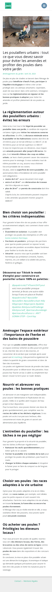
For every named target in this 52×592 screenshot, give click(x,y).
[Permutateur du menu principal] (44, 5)
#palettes (16, 307)
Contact (18, 581)
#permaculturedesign (36, 310)
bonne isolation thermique (16, 238)
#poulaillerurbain (32, 300)
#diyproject (17, 304)
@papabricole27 (19, 285)
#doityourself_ (19, 310)
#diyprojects (29, 304)
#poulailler (32, 297)
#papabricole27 (19, 297)
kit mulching (17, 357)
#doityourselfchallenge (32, 307)
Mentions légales (30, 581)
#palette (40, 304)
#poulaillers (17, 300)
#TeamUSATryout (36, 285)
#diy (43, 300)
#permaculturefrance (22, 313)
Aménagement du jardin (13, 73)
